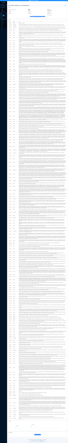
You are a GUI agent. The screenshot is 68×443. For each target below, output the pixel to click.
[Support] (3, 3)
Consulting (2, 22)
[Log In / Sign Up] (4, 3)
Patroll (2, 27)
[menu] (3, 11)
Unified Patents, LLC (36, 440)
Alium (1, 26)
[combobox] (15, 2)
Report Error (65, 5)
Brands (2, 23)
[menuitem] (3, 4)
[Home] (2, 3)
